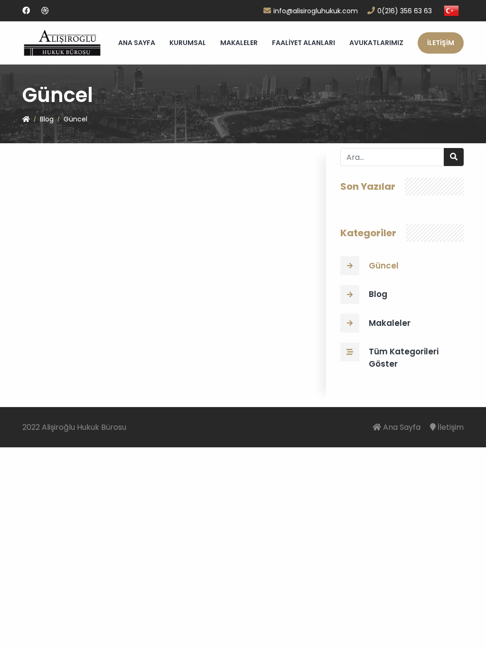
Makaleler (239, 42)
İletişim (451, 427)
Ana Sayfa (136, 42)
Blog (47, 119)
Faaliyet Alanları (303, 42)
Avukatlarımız (376, 42)
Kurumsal (187, 42)
